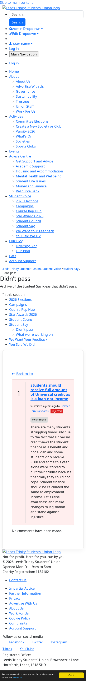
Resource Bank (27, 191)
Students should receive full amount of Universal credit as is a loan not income (50, 392)
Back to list (24, 373)
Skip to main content (16, 2)
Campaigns (25, 206)
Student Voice (52, 269)
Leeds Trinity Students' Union (21, 269)
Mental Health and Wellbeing (39, 176)
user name (21, 43)
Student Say (25, 226)
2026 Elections (27, 201)
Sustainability (26, 96)
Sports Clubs (26, 146)
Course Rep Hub (29, 211)
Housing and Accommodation (39, 171)
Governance (25, 91)
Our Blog (23, 251)
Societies (23, 141)
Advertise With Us (30, 86)
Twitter (37, 642)
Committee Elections (32, 121)
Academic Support (30, 166)
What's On (24, 136)
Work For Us (25, 111)
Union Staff (25, 106)
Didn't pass (25, 329)
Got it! (71, 675)
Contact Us (18, 580)
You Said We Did (28, 236)
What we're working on (34, 334)
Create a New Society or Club (38, 126)
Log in (14, 48)
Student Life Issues (31, 181)
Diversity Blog (27, 246)
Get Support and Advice (34, 161)
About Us (23, 81)
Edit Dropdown (24, 33)
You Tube (27, 649)
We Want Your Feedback (35, 231)
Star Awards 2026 (29, 216)
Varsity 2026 (25, 131)
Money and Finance (31, 186)
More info (17, 677)
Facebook (16, 642)
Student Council (28, 221)
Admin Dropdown (26, 28)
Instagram (59, 642)
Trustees (22, 101)
